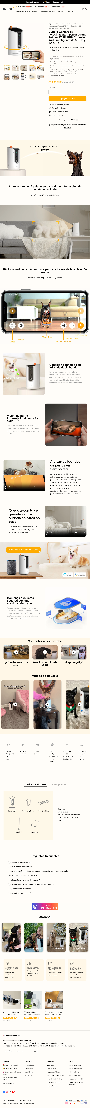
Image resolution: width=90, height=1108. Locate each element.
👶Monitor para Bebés (10, 1068)
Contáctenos (29, 1068)
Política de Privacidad (75, 1075)
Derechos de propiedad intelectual (76, 1084)
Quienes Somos (30, 1065)
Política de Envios (74, 1072)
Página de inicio (54, 24)
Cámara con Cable (8, 1083)
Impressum (28, 1075)
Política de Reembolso (75, 1068)
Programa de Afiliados (53, 1072)
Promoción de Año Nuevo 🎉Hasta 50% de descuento (45, 2)
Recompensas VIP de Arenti (55, 1075)
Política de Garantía (75, 1065)
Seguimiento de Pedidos (54, 1079)
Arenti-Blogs (29, 1072)
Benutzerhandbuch (53, 1086)
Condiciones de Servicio (76, 1079)
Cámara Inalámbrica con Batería (10, 1079)
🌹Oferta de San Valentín (10, 1065)
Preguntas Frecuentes (54, 1082)
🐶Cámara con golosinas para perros (12, 1073)
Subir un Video (51, 1068)
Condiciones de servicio (25, 1100)
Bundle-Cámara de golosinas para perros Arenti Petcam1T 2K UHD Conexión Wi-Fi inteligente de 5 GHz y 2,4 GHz (66, 26)
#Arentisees (50, 1065)
